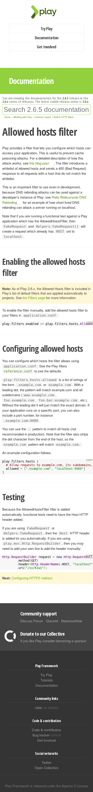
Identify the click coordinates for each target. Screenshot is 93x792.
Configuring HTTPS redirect (32, 578)
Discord (52, 620)
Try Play (47, 28)
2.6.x (5, 101)
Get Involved (46, 46)
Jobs (46, 707)
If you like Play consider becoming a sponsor (53, 640)
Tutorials (46, 680)
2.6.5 (65, 98)
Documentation (46, 37)
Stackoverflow (71, 620)
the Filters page (34, 297)
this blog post (39, 163)
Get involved (46, 740)
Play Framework (46, 12)
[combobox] (46, 109)
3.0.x (85, 101)
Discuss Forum (31, 620)
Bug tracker (47, 735)
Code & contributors (46, 729)
